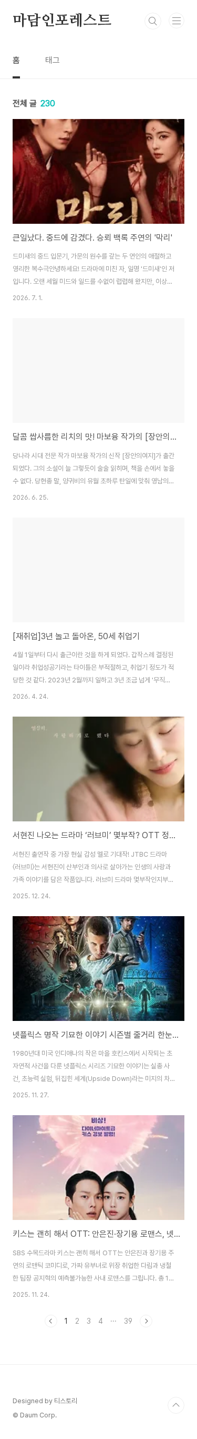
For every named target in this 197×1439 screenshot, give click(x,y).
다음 (146, 1321)
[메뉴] (176, 20)
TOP (176, 1405)
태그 (52, 60)
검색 (153, 21)
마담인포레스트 (62, 21)
